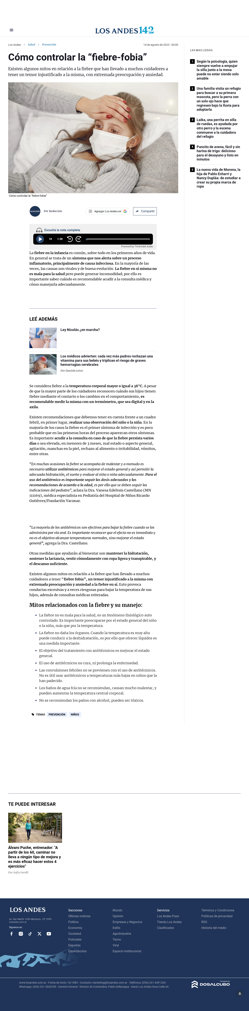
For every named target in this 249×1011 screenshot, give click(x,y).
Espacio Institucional (127, 951)
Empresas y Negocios (127, 922)
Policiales (75, 939)
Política (73, 922)
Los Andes (14, 44)
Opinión (118, 916)
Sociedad (74, 934)
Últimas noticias (79, 916)
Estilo (116, 928)
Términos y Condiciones (217, 910)
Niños (75, 714)
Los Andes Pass (168, 916)
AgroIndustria (122, 934)
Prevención (57, 714)
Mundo (117, 910)
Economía (75, 928)
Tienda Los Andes (169, 922)
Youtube (48, 933)
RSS (204, 922)
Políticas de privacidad (216, 916)
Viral (116, 945)
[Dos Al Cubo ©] (211, 987)
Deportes (74, 945)
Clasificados (165, 928)
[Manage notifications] (240, 994)
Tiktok (30, 933)
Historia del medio (213, 928)
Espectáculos (77, 951)
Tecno (117, 939)
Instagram (20, 933)
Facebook (11, 933)
